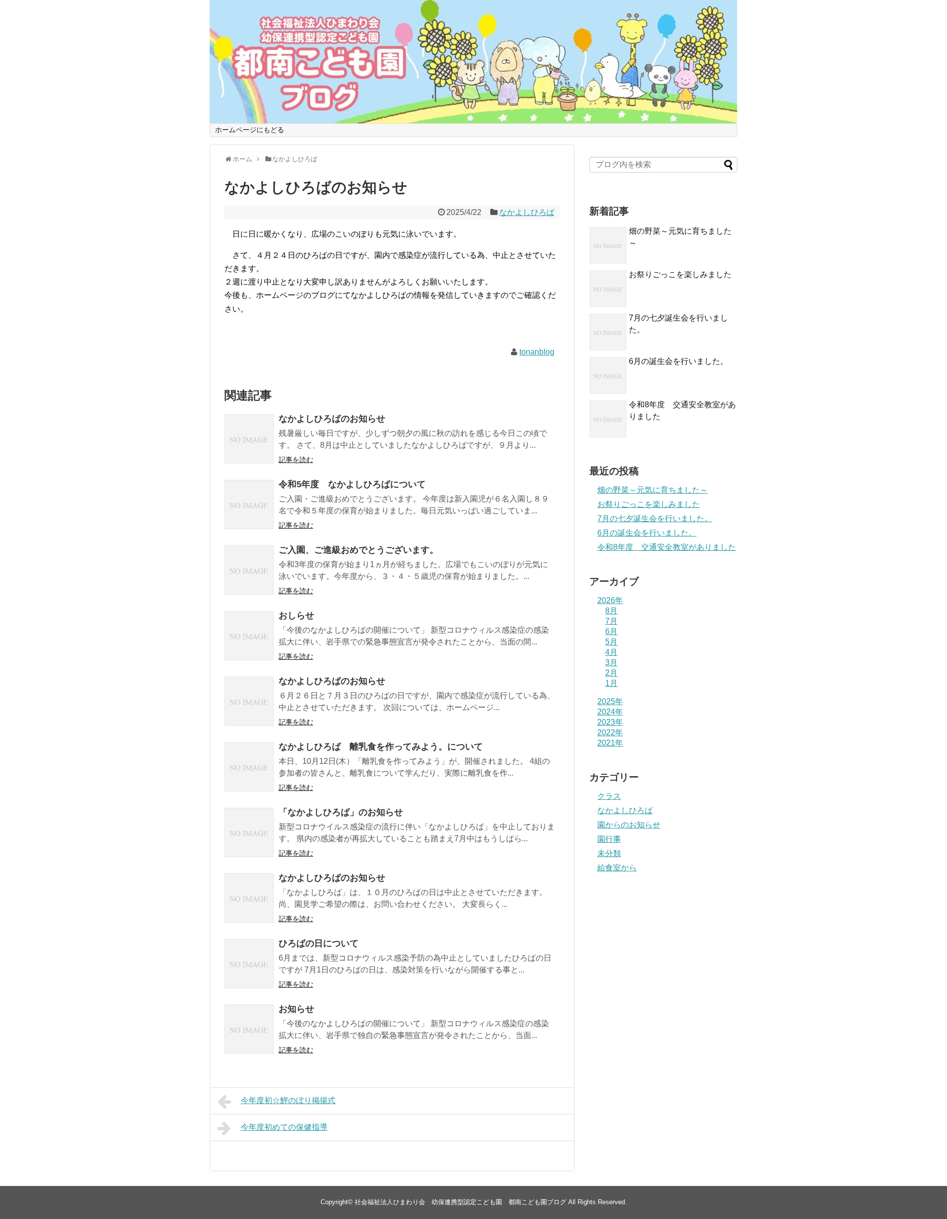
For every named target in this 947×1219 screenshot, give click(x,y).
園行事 (609, 839)
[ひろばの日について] (249, 963)
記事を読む (296, 460)
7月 (611, 621)
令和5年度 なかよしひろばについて (352, 484)
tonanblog (536, 352)
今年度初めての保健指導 (284, 1127)
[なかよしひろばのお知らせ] (249, 439)
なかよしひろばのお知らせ (332, 419)
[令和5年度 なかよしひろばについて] (249, 504)
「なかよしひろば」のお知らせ (341, 812)
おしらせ (301, 615)
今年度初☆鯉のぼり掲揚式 (288, 1100)
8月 (611, 611)
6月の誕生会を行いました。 (678, 361)
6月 (611, 631)
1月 (611, 683)
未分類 (609, 853)
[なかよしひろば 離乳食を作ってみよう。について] (249, 766)
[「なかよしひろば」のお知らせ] (249, 832)
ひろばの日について (319, 943)
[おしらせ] (249, 635)
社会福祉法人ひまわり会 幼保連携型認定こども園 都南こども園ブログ (460, 1202)
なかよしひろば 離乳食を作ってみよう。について (381, 747)
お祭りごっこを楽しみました (680, 274)
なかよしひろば (526, 212)
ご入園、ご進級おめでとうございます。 (358, 550)
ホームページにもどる (249, 130)
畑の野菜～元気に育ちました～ (652, 490)
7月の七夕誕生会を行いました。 (654, 518)
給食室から (617, 867)
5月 (611, 642)
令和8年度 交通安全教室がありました (666, 547)
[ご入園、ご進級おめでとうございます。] (249, 570)
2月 (611, 673)
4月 (611, 652)
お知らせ (296, 1009)
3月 (611, 662)
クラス (609, 796)
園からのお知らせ (628, 825)
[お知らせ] (249, 1029)
